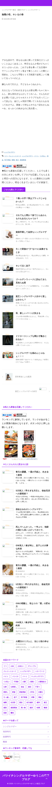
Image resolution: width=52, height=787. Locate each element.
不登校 (16, 682)
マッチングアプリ (37, 676)
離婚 (45, 708)
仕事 (5, 687)
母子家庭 (7, 160)
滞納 (39, 697)
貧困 (5, 708)
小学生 (32, 692)
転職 (38, 708)
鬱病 (12, 713)
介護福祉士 (42, 682)
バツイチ (15, 676)
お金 (12, 666)
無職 (13, 160)
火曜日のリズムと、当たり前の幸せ (32, 641)
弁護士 (40, 692)
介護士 (32, 682)
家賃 (13, 692)
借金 (22, 687)
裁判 (38, 702)
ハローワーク (40, 671)
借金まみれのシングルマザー (29, 509)
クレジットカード (14, 156)
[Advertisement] (26, 40)
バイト (6, 676)
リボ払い (43, 156)
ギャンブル (32, 666)
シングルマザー (9, 152)
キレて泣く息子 (23, 266)
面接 (5, 713)
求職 (32, 697)
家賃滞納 (22, 692)
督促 (20, 702)
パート (36, 156)
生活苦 (13, 702)
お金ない (21, 666)
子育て (37, 687)
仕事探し (14, 687)
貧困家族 (23, 160)
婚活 (29, 687)
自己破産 (29, 702)
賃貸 (31, 708)
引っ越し (7, 697)
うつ (5, 156)
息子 (15, 697)
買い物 (23, 708)
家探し (6, 692)
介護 (24, 682)
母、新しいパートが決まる (28, 313)
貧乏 (17, 160)
